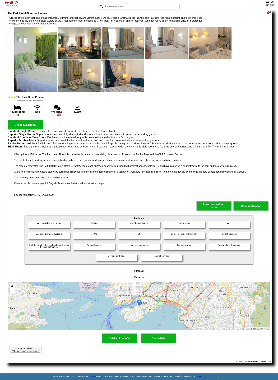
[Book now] (269, 12)
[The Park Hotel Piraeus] (35, 59)
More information (251, 206)
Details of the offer (120, 338)
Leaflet (251, 328)
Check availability (25, 125)
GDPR (199, 376)
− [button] (12, 291)
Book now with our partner (214, 206)
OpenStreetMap (263, 328)
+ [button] (12, 286)
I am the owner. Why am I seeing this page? (25, 349)
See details (158, 338)
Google (93, 376)
